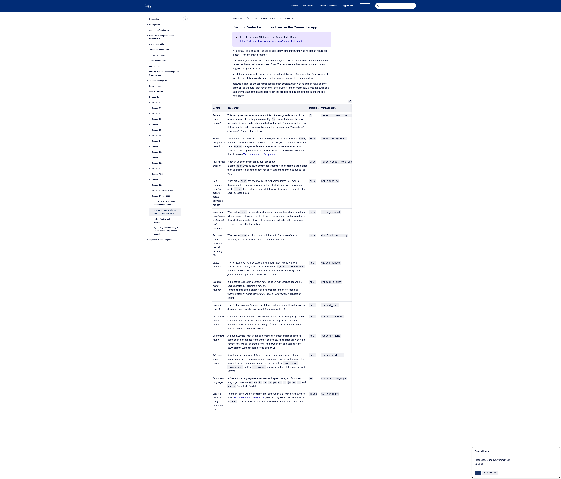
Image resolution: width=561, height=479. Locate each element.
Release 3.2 (156, 102)
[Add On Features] (147, 91)
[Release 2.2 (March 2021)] (149, 190)
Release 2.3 (156, 157)
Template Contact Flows (159, 50)
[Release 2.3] (149, 157)
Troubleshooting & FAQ (158, 80)
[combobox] (395, 6)
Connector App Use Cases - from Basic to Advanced (165, 203)
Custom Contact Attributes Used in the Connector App (165, 211)
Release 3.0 (156, 113)
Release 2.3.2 (157, 146)
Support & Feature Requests (160, 239)
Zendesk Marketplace (328, 6)
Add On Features (156, 91)
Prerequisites (154, 24)
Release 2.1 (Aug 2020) (161, 196)
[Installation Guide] (147, 44)
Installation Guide (156, 44)
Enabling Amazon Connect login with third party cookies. (164, 73)
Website (294, 6)
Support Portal (348, 6)
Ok (478, 473)
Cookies (479, 464)
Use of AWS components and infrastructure (161, 37)
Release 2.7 (156, 124)
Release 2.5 (156, 135)
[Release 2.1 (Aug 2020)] (149, 196)
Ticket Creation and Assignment (162, 220)
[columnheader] (219, 108)
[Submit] (378, 6)
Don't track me (490, 473)
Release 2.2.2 (157, 179)
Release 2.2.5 (157, 163)
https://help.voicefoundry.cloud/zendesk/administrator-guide (271, 41)
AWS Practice (308, 6)
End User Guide (155, 66)
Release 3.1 (156, 108)
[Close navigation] (185, 18)
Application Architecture (159, 30)
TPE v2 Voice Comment (159, 55)
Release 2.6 (156, 130)
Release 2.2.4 (157, 168)
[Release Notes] (147, 97)
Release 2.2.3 (157, 174)
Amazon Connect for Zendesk (244, 18)
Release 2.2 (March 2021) (162, 190)
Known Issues (155, 86)
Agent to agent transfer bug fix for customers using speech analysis (166, 230)
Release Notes (155, 97)
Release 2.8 (156, 119)
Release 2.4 (156, 141)
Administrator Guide (157, 61)
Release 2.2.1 (157, 185)
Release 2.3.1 (157, 152)
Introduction (154, 19)
